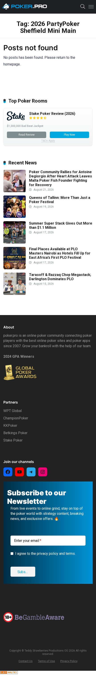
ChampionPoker (15, 418)
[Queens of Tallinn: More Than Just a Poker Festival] (14, 216)
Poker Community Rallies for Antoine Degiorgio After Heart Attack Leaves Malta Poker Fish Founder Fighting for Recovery (60, 178)
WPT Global (12, 411)
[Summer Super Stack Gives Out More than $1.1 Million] (14, 242)
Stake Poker (13, 440)
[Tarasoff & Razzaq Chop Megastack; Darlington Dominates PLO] (14, 294)
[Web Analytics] (9, 673)
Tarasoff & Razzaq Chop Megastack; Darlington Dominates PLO (60, 277)
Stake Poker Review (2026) (52, 113)
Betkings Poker (15, 433)
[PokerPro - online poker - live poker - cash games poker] (24, 6)
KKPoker (10, 425)
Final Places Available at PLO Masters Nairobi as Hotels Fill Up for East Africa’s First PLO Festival (59, 253)
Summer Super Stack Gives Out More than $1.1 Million (60, 225)
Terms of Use (46, 661)
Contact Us (26, 661)
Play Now (69, 134)
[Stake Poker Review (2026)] (16, 119)
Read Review (27, 134)
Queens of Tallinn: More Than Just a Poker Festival (59, 200)
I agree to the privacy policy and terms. (45, 553)
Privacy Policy (68, 661)
